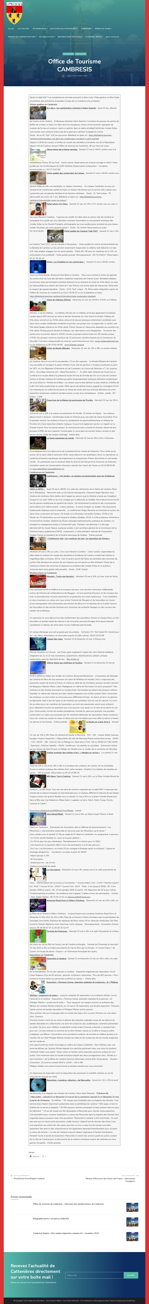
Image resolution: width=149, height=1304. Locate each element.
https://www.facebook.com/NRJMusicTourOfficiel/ (52, 810)
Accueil (11, 29)
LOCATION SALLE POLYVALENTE (63, 29)
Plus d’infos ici (73, 659)
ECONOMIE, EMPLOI (94, 37)
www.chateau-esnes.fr (74, 344)
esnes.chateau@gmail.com (107, 341)
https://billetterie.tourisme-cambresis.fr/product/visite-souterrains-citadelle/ (63, 296)
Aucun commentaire (78, 76)
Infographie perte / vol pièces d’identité (51, 1218)
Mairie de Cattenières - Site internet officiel (44, 1301)
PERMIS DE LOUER (102, 29)
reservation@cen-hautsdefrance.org (48, 469)
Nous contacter (112, 37)
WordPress (130, 1301)
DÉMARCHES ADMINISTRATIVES (21, 37)
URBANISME (86, 29)
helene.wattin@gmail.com (79, 897)
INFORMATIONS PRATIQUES (70, 37)
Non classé (81, 54)
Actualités (68, 54)
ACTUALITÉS (23, 29)
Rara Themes (110, 1301)
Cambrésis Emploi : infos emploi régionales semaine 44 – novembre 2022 (66, 1233)
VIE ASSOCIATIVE (46, 37)
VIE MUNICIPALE (39, 29)
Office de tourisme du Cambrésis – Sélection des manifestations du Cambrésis (68, 1204)
